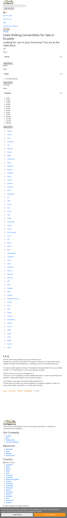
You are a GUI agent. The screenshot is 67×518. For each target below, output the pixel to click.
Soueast (10, 316)
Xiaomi (9, 344)
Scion (9, 306)
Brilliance (10, 166)
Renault (9, 295)
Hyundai (10, 149)
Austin (9, 162)
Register (8, 453)
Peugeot (10, 288)
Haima (9, 225)
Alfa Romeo (11, 159)
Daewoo (10, 183)
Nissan (9, 152)
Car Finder (9, 449)
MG (8, 281)
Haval (9, 229)
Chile (7, 473)
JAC (8, 239)
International (11, 232)
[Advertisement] (35, 406)
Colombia (9, 475)
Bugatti (9, 169)
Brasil (8, 471)
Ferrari (9, 204)
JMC (8, 250)
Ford (8, 138)
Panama (8, 494)
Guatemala (9, 486)
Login (8, 451)
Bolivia (8, 469)
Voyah (9, 333)
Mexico (8, 490)
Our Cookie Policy (31, 511)
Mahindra (10, 267)
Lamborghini (11, 253)
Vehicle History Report (10, 26)
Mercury (10, 278)
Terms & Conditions (12, 442)
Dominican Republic (12, 479)
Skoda (9, 313)
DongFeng (10, 194)
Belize (8, 467)
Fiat (8, 208)
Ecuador (8, 481)
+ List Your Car (8, 8)
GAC (8, 215)
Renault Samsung (13, 299)
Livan (9, 264)
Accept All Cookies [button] (50, 514)
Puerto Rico (10, 500)
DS (8, 197)
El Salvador (9, 483)
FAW (8, 201)
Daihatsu (10, 187)
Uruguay (9, 502)
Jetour (9, 243)
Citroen (9, 180)
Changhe (10, 173)
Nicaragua (9, 492)
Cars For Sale (7, 16)
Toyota (9, 131)
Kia (8, 145)
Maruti (9, 271)
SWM (9, 330)
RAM (8, 292)
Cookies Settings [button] (17, 514)
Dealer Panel (10, 455)
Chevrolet (10, 142)
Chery (9, 176)
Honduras (9, 488)
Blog (4, 23)
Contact (8, 436)
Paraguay (9, 496)
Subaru (9, 323)
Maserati (10, 274)
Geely (9, 218)
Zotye (9, 347)
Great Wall (10, 222)
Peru (7, 498)
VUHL (9, 337)
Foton (9, 211)
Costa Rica (9, 477)
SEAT (8, 309)
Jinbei (9, 246)
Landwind (10, 257)
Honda (9, 135)
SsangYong (11, 320)
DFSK (9, 190)
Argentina (9, 465)
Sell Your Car (7, 19)
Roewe (9, 302)
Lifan (9, 260)
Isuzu (9, 236)
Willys (9, 340)
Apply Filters (8, 63)
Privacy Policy (10, 440)
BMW (9, 155)
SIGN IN (5, 31)
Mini (8, 285)
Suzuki (9, 326)
